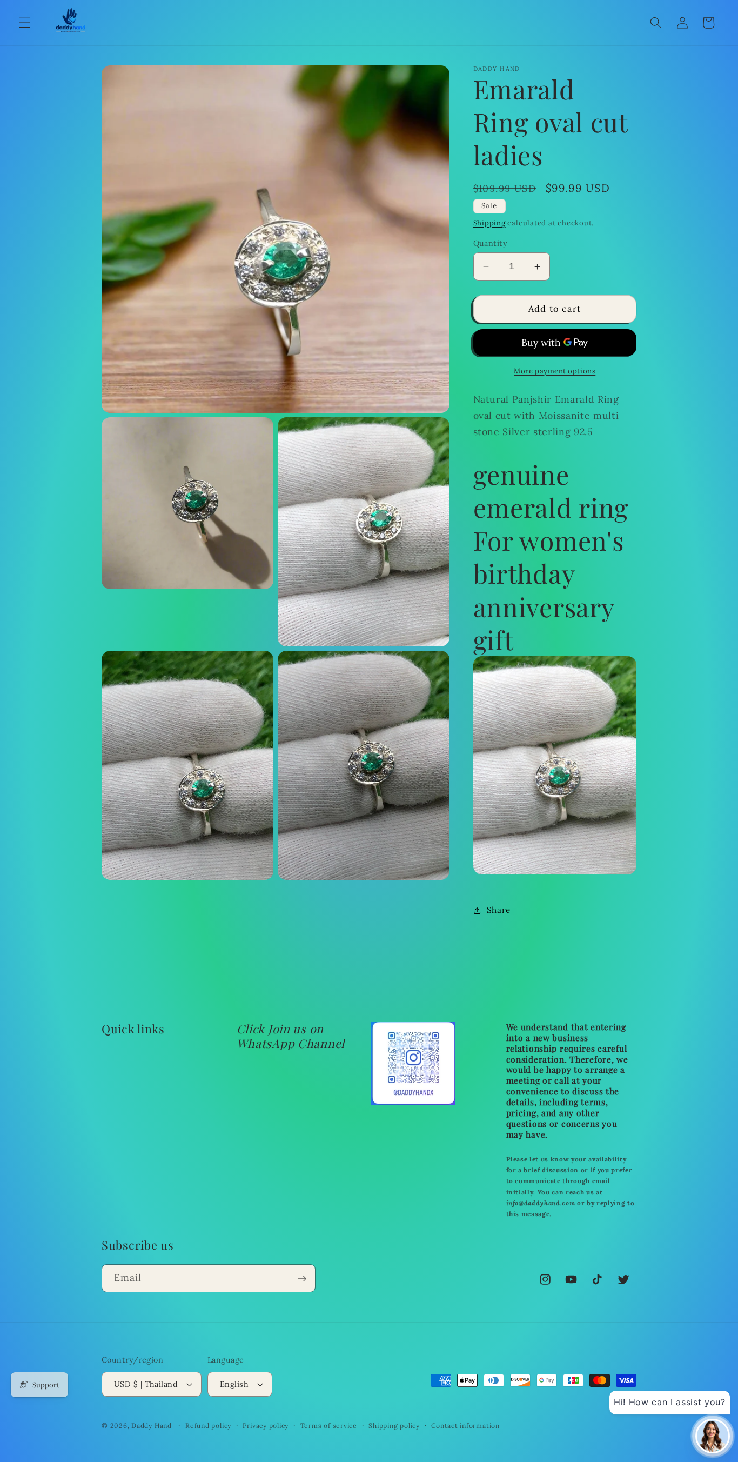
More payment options (554, 371)
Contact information (465, 1425)
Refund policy (208, 1425)
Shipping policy (394, 1425)
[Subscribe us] (302, 1279)
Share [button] (499, 910)
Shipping (489, 223)
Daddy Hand (151, 1425)
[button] (25, 23)
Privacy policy (266, 1425)
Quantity (490, 243)
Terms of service (328, 1425)
